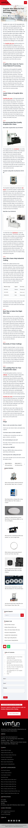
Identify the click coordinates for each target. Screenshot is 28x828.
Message (5, 688)
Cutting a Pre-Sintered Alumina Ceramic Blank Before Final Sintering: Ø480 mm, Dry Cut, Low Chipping (14, 519)
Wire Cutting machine (20, 18)
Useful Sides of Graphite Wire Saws (14, 660)
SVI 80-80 (19, 17)
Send (5, 697)
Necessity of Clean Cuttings (12, 668)
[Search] (22, 615)
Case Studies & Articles (5, 774)
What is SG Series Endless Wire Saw (12, 629)
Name (4, 678)
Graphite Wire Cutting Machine (11, 635)
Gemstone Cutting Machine (10, 632)
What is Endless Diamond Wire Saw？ (9, 779)
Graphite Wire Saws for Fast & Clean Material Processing (14, 657)
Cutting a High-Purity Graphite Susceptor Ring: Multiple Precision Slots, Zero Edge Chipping (13, 570)
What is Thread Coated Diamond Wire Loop (10, 793)
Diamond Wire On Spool (10, 624)
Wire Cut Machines (11, 18)
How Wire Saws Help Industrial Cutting (15, 665)
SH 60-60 (15, 17)
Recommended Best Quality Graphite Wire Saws (14, 662)
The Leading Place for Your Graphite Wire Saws (14, 671)
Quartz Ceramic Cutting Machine (11, 640)
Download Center (4, 777)
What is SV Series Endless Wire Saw (8, 786)
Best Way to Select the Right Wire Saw (15, 666)
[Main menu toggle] (25, 2)
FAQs (8, 673)
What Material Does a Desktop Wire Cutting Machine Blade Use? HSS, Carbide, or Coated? (14, 501)
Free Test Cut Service (5, 770)
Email (4, 683)
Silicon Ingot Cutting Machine (11, 637)
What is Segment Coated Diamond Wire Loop (10, 791)
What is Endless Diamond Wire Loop (8, 788)
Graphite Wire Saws (8, 17)
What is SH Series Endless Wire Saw (8, 784)
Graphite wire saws (7, 98)
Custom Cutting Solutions (6, 772)
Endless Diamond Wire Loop (10, 627)
